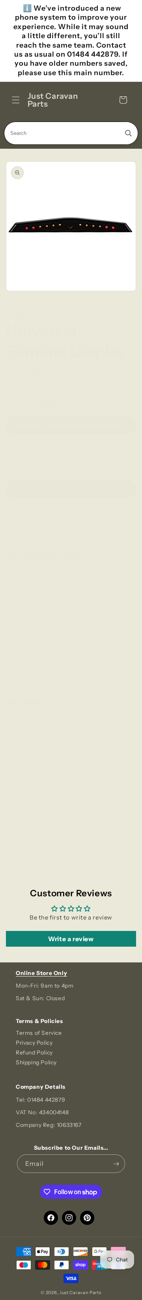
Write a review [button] (70, 939)
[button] (15, 100)
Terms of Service (39, 1032)
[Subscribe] (116, 1163)
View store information (46, 536)
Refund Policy (34, 1052)
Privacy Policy (34, 1042)
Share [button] (22, 830)
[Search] (128, 133)
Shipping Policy (36, 1062)
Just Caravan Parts (80, 1292)
